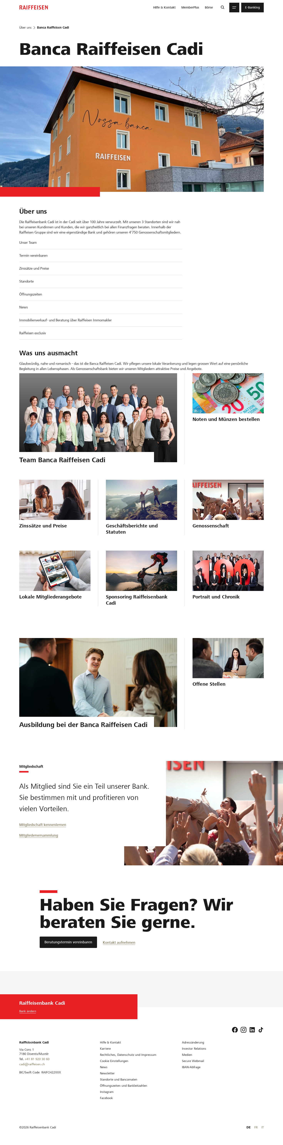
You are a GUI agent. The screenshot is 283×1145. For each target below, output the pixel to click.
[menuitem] (164, 7)
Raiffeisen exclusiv (32, 333)
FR (256, 1127)
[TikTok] (261, 1030)
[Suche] (222, 7)
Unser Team (28, 242)
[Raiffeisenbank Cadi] (34, 7)
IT (262, 1127)
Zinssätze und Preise (34, 268)
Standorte (26, 281)
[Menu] (234, 7)
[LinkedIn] (252, 1030)
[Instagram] (243, 1030)
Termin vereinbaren (33, 255)
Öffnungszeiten (30, 294)
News (23, 307)
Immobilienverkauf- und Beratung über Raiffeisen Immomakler (65, 320)
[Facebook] (235, 1030)
